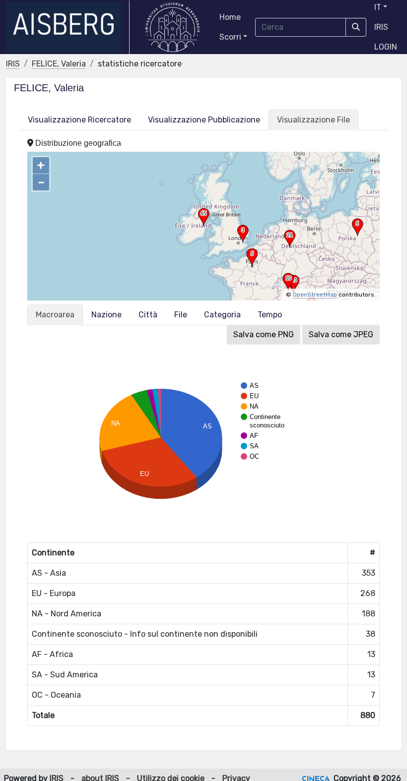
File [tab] (180, 314)
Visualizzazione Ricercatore (79, 119)
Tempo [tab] (270, 314)
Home (230, 17)
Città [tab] (147, 314)
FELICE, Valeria (59, 63)
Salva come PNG (263, 334)
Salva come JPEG (341, 334)
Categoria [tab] (222, 314)
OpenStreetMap (315, 294)
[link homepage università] (172, 27)
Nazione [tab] (106, 314)
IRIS (381, 27)
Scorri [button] (230, 37)
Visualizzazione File (313, 119)
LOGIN (385, 47)
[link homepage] (68, 27)
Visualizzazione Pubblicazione (204, 119)
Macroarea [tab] (55, 314)
